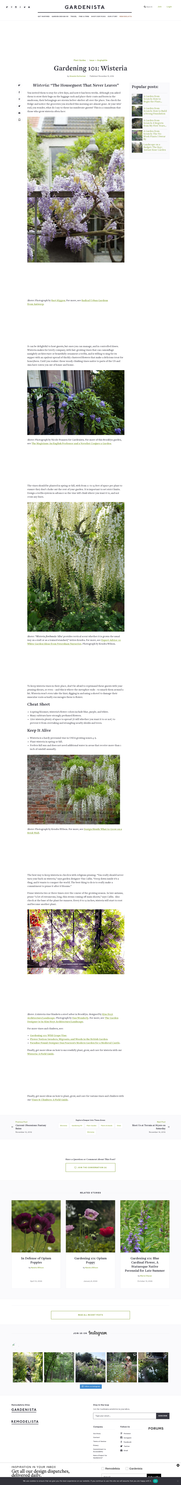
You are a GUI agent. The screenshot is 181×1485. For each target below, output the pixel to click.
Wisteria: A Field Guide (40, 1054)
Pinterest (127, 1433)
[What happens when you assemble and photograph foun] (59, 1367)
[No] (177, 1481)
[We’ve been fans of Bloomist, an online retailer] (28, 1367)
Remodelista (126, 16)
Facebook (127, 1442)
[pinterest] (11, 7)
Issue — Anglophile (98, 60)
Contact (96, 1437)
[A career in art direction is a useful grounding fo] (153, 1367)
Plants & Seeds (106, 1125)
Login (169, 7)
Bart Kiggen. (58, 300)
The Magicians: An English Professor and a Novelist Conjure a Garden (71, 443)
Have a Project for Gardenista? (100, 1457)
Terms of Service (99, 1441)
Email (126, 1450)
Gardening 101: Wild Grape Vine (48, 1035)
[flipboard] (7, 7)
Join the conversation (92, 1167)
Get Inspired (44, 16)
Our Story (113, 16)
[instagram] (16, 7)
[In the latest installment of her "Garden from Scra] (90, 1367)
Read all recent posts (90, 1315)
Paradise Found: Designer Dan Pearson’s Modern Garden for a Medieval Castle (75, 1043)
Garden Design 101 (60, 16)
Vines (119, 1125)
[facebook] (20, 7)
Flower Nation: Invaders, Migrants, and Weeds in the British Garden (68, 1039)
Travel (73, 16)
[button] (147, 7)
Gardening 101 (77, 1125)
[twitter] (25, 7)
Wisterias (63, 1125)
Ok (155, 1481)
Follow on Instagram (92, 1386)
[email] (29, 7)
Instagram (127, 1438)
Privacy (96, 1445)
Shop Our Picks (98, 16)
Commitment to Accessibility (99, 1450)
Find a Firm (84, 16)
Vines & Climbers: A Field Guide (50, 1100)
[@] (19, 1346)
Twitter (127, 1446)
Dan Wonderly (80, 1018)
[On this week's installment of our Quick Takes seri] (122, 1367)
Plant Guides (80, 60)
